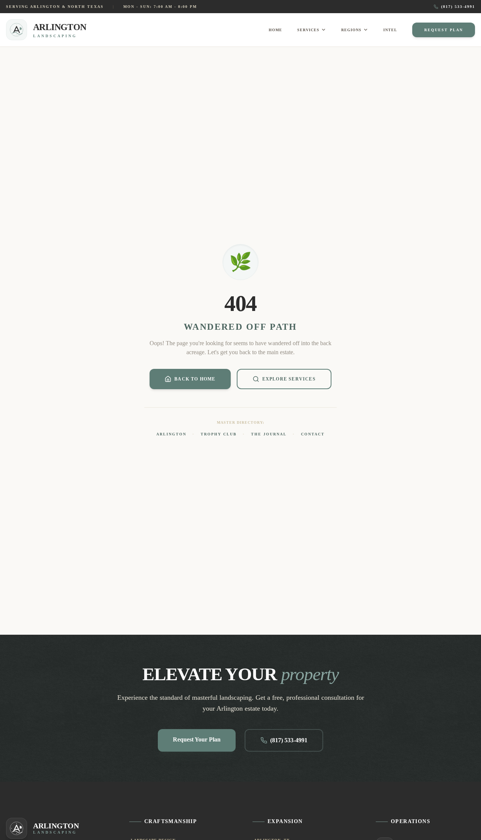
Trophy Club (219, 434)
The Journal (269, 434)
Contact (313, 434)
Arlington (171, 434)
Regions (351, 30)
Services (308, 30)
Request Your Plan (197, 739)
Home (275, 30)
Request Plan (443, 30)
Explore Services (289, 379)
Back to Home (194, 379)
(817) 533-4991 (458, 7)
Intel (390, 30)
